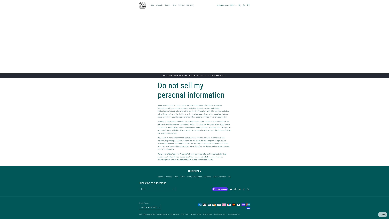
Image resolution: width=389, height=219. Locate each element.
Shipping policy (207, 214)
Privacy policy (185, 214)
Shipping (208, 176)
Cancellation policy (234, 214)
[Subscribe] (173, 189)
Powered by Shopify (163, 214)
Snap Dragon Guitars (150, 214)
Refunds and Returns (194, 176)
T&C (229, 176)
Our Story (168, 176)
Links (176, 176)
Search (160, 176)
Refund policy (175, 214)
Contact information (220, 214)
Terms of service (196, 214)
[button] (239, 5)
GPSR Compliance (219, 176)
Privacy (182, 176)
